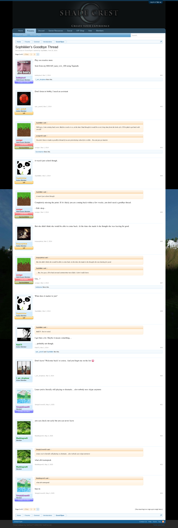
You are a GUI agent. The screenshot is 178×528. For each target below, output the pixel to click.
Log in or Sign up (155, 2)
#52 (161, 436)
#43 (161, 147)
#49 (161, 347)
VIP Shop (80, 31)
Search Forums (21, 35)
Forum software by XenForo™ (32, 525)
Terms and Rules (159, 525)
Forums (30, 31)
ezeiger (37, 147)
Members (100, 31)
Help (149, 521)
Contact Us (143, 521)
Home (20, 31)
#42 (161, 106)
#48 (161, 311)
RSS (163, 522)
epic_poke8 (39, 106)
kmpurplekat (39, 241)
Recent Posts (35, 35)
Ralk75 (37, 347)
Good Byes (29, 50)
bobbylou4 (38, 75)
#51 (161, 404)
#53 (161, 464)
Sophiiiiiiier (44, 50)
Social (69, 31)
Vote (90, 31)
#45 (161, 212)
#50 (161, 376)
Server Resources (56, 31)
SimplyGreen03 (40, 404)
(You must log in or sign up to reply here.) (149, 509)
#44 (161, 176)
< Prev (26, 54)
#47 (161, 283)
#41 (161, 75)
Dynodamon (40, 152)
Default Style (18, 521)
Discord (41, 31)
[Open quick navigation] (161, 42)
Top (159, 521)
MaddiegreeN (39, 436)
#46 (161, 241)
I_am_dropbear (41, 79)
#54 (161, 493)
